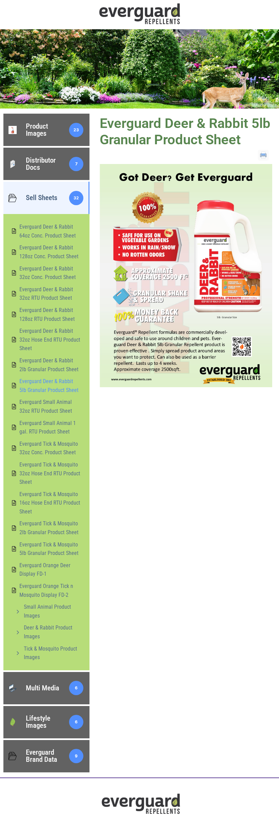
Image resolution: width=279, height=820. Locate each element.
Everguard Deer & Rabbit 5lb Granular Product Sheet (185, 131)
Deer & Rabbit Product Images (48, 632)
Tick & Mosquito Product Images (50, 653)
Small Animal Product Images (47, 611)
